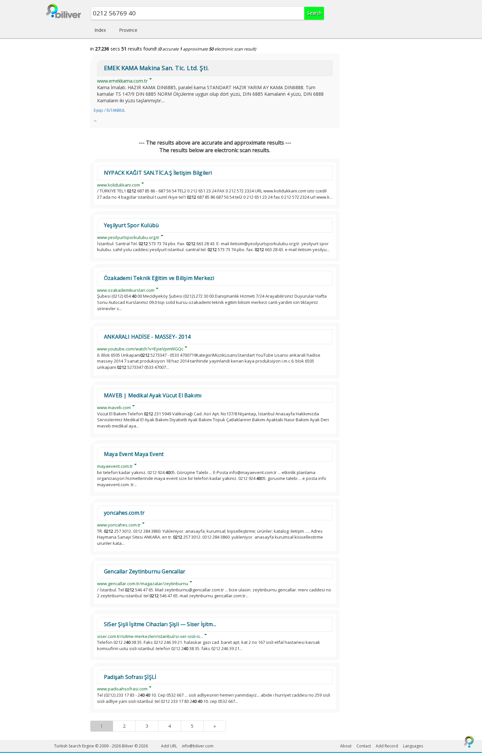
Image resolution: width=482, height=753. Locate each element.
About (345, 746)
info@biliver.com (197, 746)
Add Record (387, 746)
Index (100, 30)
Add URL (169, 746)
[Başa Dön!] (468, 741)
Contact (363, 746)
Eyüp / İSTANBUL (109, 110)
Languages (413, 746)
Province (128, 30)
